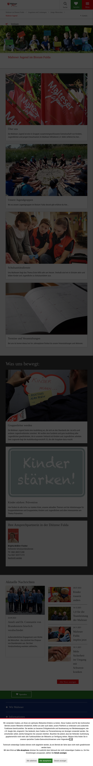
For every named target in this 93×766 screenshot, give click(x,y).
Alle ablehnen (32, 761)
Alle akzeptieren (46, 761)
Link (70, 739)
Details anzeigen (60, 761)
